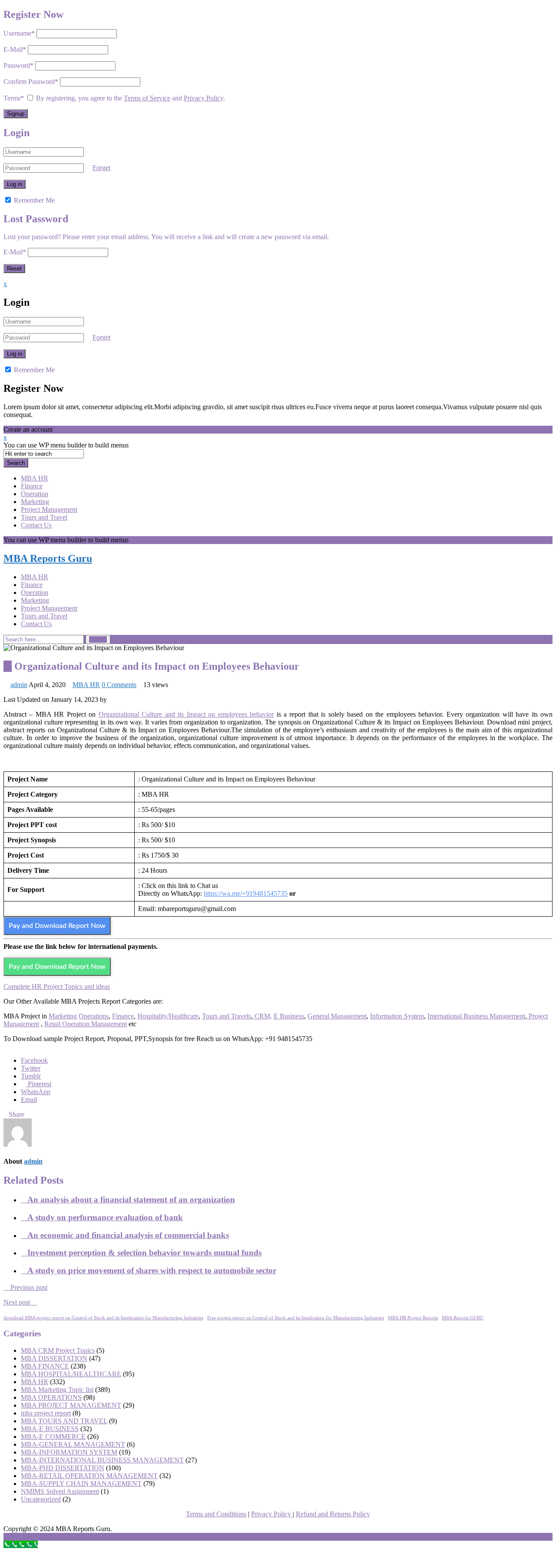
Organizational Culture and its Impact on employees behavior (186, 714)
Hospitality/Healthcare (168, 1016)
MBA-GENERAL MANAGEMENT (73, 1444)
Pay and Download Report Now (57, 925)
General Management (337, 1016)
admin (18, 684)
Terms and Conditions (216, 1514)
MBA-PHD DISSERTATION (62, 1468)
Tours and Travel (44, 517)
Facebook (34, 1060)
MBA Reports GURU (462, 1317)
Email (29, 1099)
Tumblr (31, 1076)
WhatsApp (35, 1091)
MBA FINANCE (45, 1366)
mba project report (46, 1413)
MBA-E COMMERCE (53, 1436)
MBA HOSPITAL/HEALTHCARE (71, 1374)
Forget (101, 167)
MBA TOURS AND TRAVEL (64, 1421)
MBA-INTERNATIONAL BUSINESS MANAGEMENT (102, 1460)
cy (289, 1514)
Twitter (30, 1068)
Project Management (49, 509)
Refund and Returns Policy (333, 1514)
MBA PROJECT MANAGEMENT (71, 1405)
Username (19, 33)
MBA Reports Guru (47, 558)
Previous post (28, 1287)
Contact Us (36, 525)
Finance (32, 486)
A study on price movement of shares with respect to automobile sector (151, 1270)
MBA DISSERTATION (54, 1358)
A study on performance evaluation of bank (105, 1217)
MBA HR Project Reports (413, 1317)
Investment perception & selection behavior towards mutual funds (144, 1252)
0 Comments (119, 684)
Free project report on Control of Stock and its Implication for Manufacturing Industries (295, 1317)
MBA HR (34, 478)
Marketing (35, 501)
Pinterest (39, 1084)
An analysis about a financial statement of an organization (131, 1199)
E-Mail (14, 49)
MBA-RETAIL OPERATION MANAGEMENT (89, 1475)
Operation (34, 493)
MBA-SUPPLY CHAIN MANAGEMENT (81, 1483)
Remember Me (33, 200)
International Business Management (476, 1016)
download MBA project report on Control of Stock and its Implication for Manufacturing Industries (103, 1317)
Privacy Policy (203, 98)
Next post (17, 1302)
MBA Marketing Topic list (57, 1389)
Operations (94, 1016)
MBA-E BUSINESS (50, 1428)
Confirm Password (30, 81)
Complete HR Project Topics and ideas (56, 986)
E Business (289, 1016)
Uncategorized (41, 1499)
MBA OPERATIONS (51, 1397)
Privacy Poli (268, 1514)
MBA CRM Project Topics (58, 1350)
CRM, (262, 1016)
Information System (397, 1016)
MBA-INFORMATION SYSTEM (69, 1452)
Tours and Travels (226, 1016)
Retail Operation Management (85, 1024)
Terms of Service (147, 98)
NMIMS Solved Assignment (60, 1491)
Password (18, 65)
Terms (13, 98)
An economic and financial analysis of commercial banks (128, 1235)
